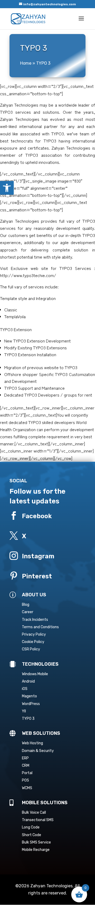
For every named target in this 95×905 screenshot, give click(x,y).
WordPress (31, 704)
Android (28, 681)
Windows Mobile (35, 674)
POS (25, 780)
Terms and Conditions (40, 627)
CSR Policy (31, 649)
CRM (25, 765)
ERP (25, 758)
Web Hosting (32, 743)
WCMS (27, 788)
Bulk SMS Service (36, 842)
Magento (29, 696)
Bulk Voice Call (34, 812)
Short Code (31, 835)
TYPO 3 (28, 718)
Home (25, 63)
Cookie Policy (33, 642)
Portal (27, 773)
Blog (25, 604)
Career (27, 612)
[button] (7, 188)
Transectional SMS (38, 820)
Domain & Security (38, 751)
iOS (24, 689)
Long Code (31, 827)
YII (24, 711)
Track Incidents (35, 619)
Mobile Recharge (36, 849)
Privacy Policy (34, 634)
